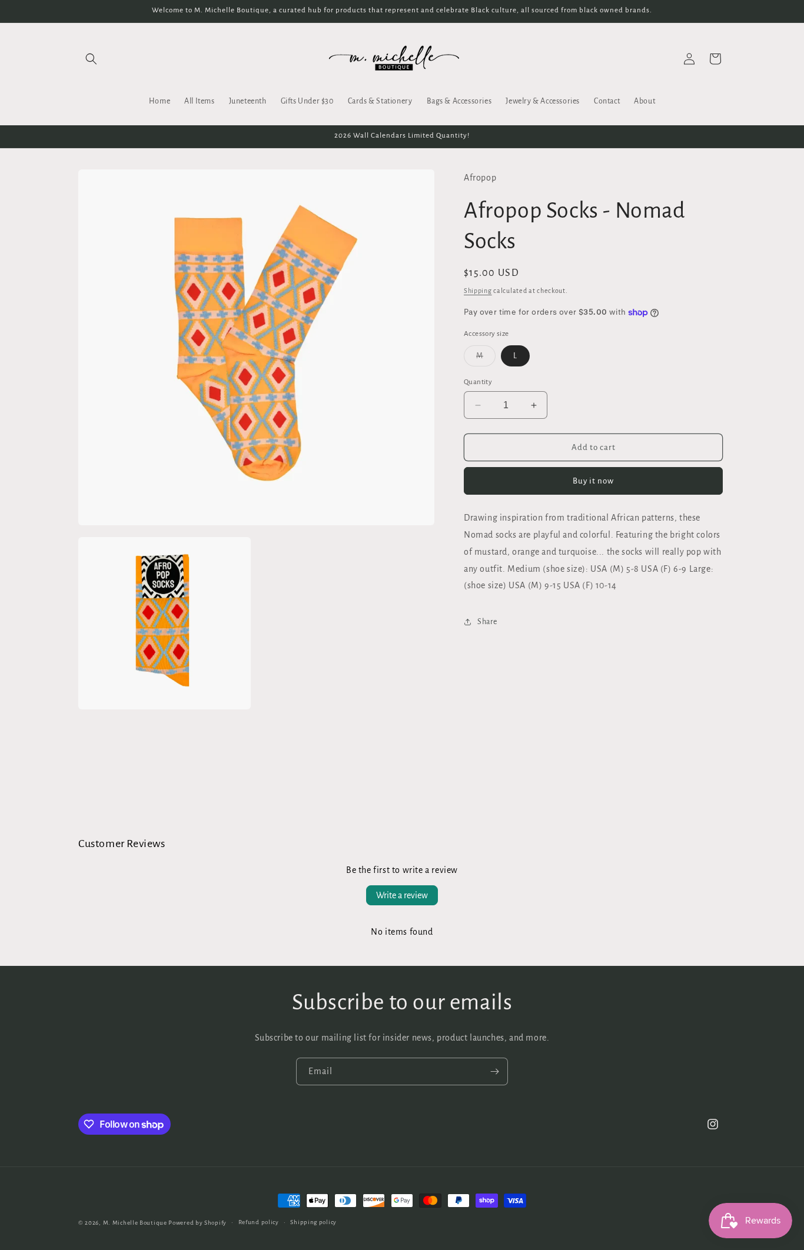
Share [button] (487, 622)
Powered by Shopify (197, 1222)
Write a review (402, 895)
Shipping (478, 290)
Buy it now (593, 480)
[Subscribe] (494, 1071)
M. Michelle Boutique (135, 1222)
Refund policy (258, 1222)
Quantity (478, 382)
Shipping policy (313, 1222)
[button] (91, 59)
